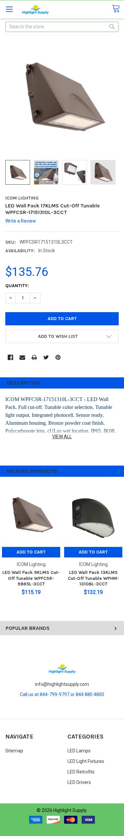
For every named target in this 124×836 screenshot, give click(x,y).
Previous (109, 471)
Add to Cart (31, 552)
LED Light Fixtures (85, 761)
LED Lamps (79, 750)
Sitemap (14, 750)
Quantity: (17, 285)
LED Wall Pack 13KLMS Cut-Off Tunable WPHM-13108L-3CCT (93, 578)
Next (118, 471)
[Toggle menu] (9, 9)
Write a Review (20, 221)
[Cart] (118, 9)
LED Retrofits (81, 771)
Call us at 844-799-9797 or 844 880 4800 (62, 694)
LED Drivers (79, 782)
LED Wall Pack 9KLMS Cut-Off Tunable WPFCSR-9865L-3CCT (31, 578)
